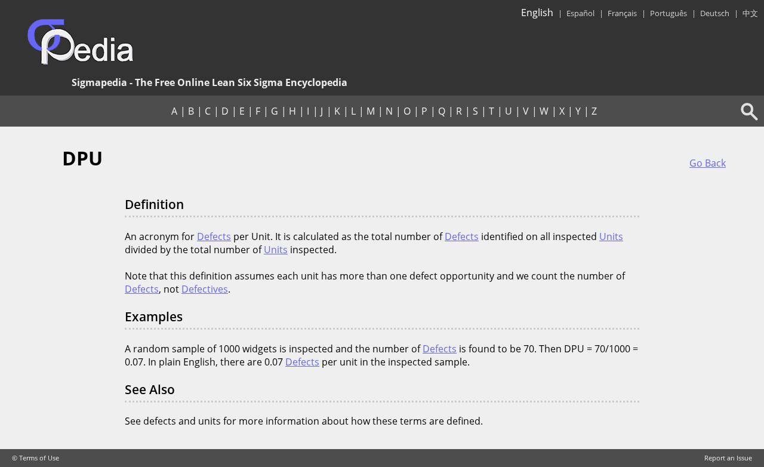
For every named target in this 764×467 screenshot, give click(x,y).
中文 (750, 13)
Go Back (707, 163)
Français (622, 13)
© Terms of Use (35, 458)
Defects (214, 236)
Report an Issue (728, 458)
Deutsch (714, 13)
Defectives (204, 289)
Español (580, 13)
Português (668, 13)
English (537, 12)
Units (611, 236)
